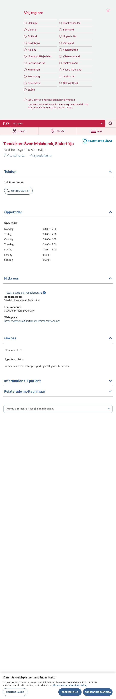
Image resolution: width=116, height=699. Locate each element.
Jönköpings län (36, 62)
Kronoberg (34, 76)
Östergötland (70, 83)
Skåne (31, 89)
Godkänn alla (69, 692)
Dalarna (32, 29)
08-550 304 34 (20, 191)
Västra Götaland (72, 69)
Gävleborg (34, 43)
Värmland (68, 43)
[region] (58, 686)
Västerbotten (70, 49)
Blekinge (32, 22)
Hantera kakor (15, 692)
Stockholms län (72, 22)
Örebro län (69, 76)
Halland (32, 49)
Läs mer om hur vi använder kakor (70, 685)
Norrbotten (34, 83)
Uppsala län (69, 36)
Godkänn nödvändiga (98, 692)
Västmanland (70, 62)
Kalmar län (34, 69)
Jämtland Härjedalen (39, 56)
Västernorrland (71, 56)
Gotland (32, 36)
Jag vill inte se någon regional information (51, 99)
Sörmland (68, 29)
